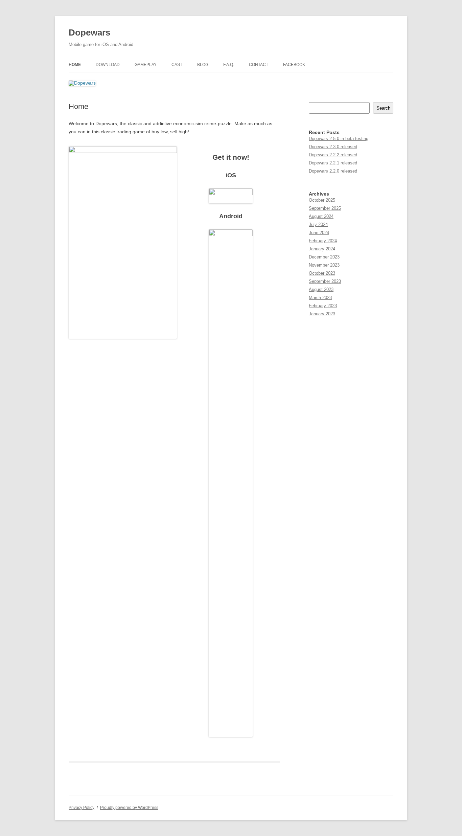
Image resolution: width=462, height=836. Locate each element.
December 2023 (324, 256)
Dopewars (89, 32)
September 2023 (325, 281)
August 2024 (321, 216)
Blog (202, 64)
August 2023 (321, 289)
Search (383, 108)
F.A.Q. (228, 64)
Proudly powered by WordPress (129, 807)
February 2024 (323, 240)
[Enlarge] (168, 155)
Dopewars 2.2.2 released (333, 154)
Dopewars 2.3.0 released (333, 146)
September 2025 (325, 208)
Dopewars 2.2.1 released (333, 162)
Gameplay (146, 64)
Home (75, 64)
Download (108, 64)
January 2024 (322, 248)
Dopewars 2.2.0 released (333, 171)
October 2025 (322, 200)
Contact (258, 64)
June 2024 (319, 232)
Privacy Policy (81, 807)
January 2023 (322, 313)
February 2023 (323, 305)
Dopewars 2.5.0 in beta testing (338, 138)
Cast (176, 64)
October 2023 (322, 273)
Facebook (294, 64)
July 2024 (318, 224)
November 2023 (324, 265)
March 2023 (320, 297)
